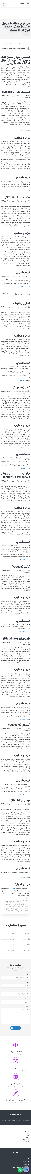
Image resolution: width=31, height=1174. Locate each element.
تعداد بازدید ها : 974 (5, 43)
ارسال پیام (16, 1028)
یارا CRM (4, 1120)
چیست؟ (13, 293)
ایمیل (27, 982)
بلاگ (27, 34)
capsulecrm (22, 795)
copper (23, 468)
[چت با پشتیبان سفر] (26, 1169)
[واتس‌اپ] (20, 1169)
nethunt (23, 287)
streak (23, 190)
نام (28, 974)
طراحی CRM (12, 888)
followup (22, 560)
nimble (23, 877)
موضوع (27, 998)
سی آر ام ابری (18, 293)
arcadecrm (22, 632)
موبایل (27, 990)
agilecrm (22, 380)
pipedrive (22, 719)
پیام (27, 1007)
